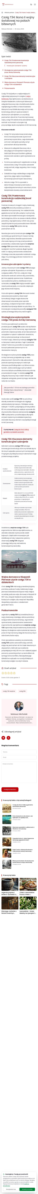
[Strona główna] (2, 12)
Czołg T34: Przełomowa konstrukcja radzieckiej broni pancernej (16, 61)
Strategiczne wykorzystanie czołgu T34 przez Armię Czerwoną (17, 71)
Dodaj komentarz (10, 789)
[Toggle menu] (35, 4)
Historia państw (9, 12)
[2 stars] (5, 673)
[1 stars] (2, 673)
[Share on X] (8, 738)
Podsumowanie (9, 88)
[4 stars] (11, 673)
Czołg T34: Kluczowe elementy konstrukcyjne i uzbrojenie (19, 77)
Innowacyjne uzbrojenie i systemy (17, 65)
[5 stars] (14, 673)
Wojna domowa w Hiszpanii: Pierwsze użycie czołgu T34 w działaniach (19, 83)
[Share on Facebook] (3, 738)
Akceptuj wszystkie (27, 1189)
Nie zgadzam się (11, 1189)
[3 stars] (8, 673)
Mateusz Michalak (6, 29)
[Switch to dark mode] (31, 4)
